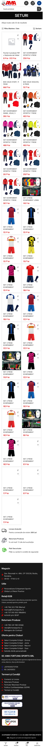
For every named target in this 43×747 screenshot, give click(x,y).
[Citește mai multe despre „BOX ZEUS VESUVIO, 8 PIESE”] (38, 64)
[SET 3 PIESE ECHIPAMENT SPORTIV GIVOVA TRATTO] (31, 302)
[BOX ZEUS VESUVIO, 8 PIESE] (31, 70)
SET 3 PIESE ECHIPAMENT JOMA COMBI (31, 200)
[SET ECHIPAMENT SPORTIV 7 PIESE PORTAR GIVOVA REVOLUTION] (31, 99)
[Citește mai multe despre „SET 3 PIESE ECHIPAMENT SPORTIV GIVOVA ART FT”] (38, 238)
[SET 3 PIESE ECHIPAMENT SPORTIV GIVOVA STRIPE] (11, 331)
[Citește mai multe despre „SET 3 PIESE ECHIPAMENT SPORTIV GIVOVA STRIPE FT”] (38, 209)
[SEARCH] (39, 9)
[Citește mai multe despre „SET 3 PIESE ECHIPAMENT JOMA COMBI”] (38, 180)
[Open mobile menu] (39, 3)
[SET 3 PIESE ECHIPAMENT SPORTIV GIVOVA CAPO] (31, 476)
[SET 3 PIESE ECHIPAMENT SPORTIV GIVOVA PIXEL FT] (11, 273)
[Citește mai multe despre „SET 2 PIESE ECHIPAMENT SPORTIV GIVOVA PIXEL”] (18, 441)
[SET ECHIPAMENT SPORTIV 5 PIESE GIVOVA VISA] (31, 41)
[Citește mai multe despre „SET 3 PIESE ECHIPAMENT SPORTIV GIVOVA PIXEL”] (38, 354)
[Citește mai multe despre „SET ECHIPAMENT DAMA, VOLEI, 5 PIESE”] (18, 93)
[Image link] (12, 697)
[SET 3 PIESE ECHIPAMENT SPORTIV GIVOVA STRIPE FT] (31, 215)
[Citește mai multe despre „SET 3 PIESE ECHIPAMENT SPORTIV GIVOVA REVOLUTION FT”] (38, 267)
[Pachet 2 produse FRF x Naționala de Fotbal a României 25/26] (11, 41)
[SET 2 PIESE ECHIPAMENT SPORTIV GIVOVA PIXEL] (11, 447)
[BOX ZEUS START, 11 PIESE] (11, 70)
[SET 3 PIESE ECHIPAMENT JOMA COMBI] (31, 186)
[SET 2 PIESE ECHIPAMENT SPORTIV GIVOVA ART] (31, 418)
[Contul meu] (26, 3)
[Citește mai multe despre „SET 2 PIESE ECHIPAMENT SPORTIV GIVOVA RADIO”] (18, 412)
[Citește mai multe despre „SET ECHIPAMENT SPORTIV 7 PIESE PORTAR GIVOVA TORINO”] (18, 122)
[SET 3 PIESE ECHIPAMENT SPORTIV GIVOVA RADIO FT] (11, 244)
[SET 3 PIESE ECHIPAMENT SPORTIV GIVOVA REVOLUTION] (31, 447)
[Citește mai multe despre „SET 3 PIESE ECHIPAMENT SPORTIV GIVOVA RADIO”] (38, 325)
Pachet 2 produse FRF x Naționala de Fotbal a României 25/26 (11, 55)
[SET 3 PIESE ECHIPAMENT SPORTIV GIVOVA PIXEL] (31, 360)
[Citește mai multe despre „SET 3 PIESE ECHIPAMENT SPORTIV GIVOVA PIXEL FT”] (18, 267)
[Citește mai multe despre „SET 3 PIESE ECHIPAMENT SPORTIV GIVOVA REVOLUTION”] (38, 441)
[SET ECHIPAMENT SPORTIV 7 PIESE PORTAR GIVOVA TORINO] (11, 128)
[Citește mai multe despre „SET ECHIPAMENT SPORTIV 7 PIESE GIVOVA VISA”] (18, 151)
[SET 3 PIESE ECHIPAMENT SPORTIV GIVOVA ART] (11, 360)
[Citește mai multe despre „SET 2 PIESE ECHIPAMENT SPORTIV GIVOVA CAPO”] (18, 499)
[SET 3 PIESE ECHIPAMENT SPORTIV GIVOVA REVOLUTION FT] (31, 273)
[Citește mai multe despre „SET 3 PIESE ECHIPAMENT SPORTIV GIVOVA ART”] (18, 354)
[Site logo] (9, 3)
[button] (18, 35)
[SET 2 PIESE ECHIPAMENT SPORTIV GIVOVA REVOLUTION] (11, 476)
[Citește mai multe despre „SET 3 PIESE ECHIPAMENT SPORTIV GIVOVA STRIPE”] (18, 325)
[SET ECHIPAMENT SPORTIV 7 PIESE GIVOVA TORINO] (11, 186)
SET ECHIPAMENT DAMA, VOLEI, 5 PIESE (10, 113)
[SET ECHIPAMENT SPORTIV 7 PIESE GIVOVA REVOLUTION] (31, 157)
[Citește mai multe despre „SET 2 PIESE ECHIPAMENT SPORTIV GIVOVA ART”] (38, 412)
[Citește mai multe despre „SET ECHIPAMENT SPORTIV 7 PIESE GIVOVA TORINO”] (18, 180)
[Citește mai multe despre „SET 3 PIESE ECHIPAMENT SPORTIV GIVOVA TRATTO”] (38, 296)
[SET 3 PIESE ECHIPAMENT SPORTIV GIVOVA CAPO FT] (11, 302)
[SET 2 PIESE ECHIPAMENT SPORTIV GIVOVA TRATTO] (31, 389)
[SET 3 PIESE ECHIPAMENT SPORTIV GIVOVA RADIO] (31, 331)
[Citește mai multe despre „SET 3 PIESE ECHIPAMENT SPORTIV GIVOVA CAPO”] (38, 470)
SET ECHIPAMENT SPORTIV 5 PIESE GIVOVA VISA (30, 55)
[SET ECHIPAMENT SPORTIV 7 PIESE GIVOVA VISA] (11, 157)
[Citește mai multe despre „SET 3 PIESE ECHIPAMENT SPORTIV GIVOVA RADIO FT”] (18, 238)
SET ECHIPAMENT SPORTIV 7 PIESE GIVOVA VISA (10, 171)
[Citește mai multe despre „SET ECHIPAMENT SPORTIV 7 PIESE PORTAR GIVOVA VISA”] (38, 122)
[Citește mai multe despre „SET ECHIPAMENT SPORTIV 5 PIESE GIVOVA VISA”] (38, 35)
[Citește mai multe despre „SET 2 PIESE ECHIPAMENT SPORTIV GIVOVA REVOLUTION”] (18, 470)
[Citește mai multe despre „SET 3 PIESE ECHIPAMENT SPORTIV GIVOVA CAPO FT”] (18, 296)
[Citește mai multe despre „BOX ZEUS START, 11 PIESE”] (18, 64)
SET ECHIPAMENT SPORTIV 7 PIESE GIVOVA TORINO (10, 200)
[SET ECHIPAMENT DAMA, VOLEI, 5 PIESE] (11, 99)
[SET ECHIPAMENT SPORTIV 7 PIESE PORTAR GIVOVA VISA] (31, 128)
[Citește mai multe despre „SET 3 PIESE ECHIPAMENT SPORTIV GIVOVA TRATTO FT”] (18, 209)
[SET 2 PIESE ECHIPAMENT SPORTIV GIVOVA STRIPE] (11, 389)
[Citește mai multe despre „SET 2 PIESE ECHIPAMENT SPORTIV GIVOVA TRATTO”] (38, 383)
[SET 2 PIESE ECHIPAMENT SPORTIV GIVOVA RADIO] (11, 418)
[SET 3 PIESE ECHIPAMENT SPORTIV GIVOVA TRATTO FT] (11, 215)
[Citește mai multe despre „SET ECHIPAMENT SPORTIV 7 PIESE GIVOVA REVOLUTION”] (38, 151)
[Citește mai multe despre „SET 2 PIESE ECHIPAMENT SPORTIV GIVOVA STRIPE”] (18, 383)
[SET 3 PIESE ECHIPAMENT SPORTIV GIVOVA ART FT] (31, 244)
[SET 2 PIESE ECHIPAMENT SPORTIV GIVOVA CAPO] (11, 505)
